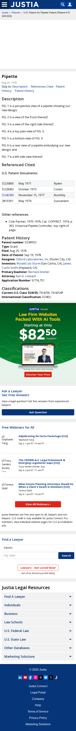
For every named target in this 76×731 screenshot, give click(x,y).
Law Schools (13, 622)
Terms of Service (38, 711)
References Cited (42, 86)
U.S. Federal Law (16, 631)
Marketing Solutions (19, 656)
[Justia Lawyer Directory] (56, 677)
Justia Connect (38, 686)
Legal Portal (38, 692)
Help (38, 705)
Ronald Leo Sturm (28, 263)
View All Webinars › (38, 504)
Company (38, 698)
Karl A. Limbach (26, 276)
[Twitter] (51, 677)
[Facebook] (30, 677)
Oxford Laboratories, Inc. (32, 259)
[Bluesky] (46, 677)
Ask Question (38, 412)
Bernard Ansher (38, 272)
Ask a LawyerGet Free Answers (15, 393)
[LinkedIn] (20, 677)
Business (10, 614)
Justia (5, 12)
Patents (16, 12)
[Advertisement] (38, 44)
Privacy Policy (38, 717)
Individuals (12, 605)
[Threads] (41, 677)
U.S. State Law (15, 639)
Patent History (24, 91)
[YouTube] (25, 677)
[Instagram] (35, 677)
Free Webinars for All (18, 427)
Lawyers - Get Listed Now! (38, 567)
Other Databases (17, 648)
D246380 (8, 195)
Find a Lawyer (12, 539)
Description (20, 86)
